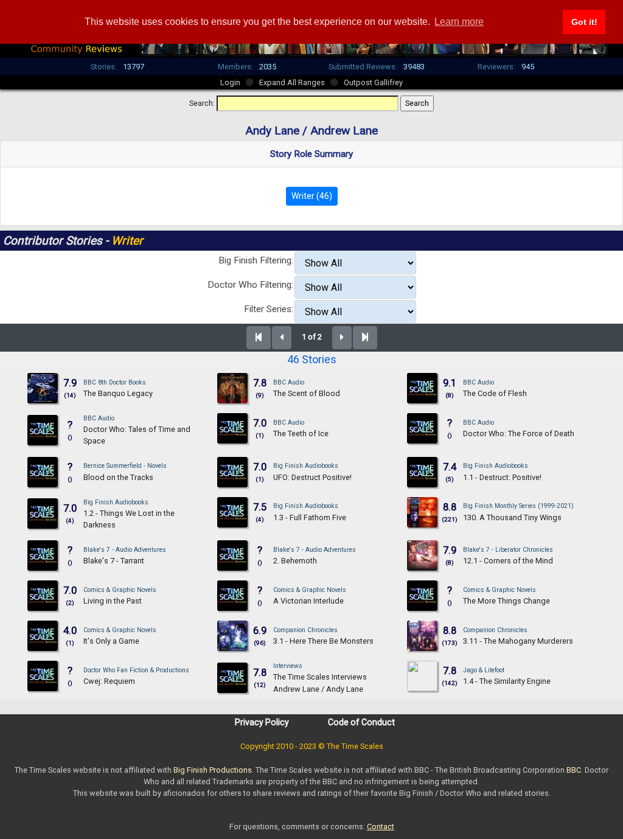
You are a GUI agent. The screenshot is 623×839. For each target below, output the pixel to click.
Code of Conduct (361, 722)
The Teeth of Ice (301, 433)
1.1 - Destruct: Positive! (502, 477)
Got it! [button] (584, 22)
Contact (380, 826)
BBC (573, 770)
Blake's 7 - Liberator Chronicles (508, 550)
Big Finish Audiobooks (305, 466)
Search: (202, 103)
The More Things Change (506, 600)
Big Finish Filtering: (255, 260)
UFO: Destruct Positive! (312, 477)
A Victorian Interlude (308, 600)
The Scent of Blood (306, 393)
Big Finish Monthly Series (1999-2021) (518, 506)
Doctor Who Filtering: (250, 284)
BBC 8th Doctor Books (114, 382)
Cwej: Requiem (109, 681)
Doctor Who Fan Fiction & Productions (136, 670)
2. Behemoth (295, 560)
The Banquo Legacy (118, 393)
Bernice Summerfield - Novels (125, 466)
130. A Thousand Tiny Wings (512, 517)
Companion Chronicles (305, 630)
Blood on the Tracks (118, 477)
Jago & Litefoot (483, 670)
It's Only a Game (111, 641)
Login (230, 82)
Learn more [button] (459, 21)
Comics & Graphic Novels (119, 590)
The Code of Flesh (495, 393)
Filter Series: (268, 309)
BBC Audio (288, 382)
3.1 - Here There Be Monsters (323, 641)
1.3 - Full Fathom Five (309, 517)
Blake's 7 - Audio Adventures (124, 550)
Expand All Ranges (292, 82)
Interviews (287, 666)
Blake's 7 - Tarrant (113, 560)
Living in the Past (112, 600)
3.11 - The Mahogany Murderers (518, 641)
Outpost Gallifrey (373, 82)
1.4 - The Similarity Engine (507, 681)
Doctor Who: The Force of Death (518, 433)
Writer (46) (311, 196)
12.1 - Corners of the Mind (508, 560)
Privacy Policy (262, 722)
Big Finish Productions (212, 770)
